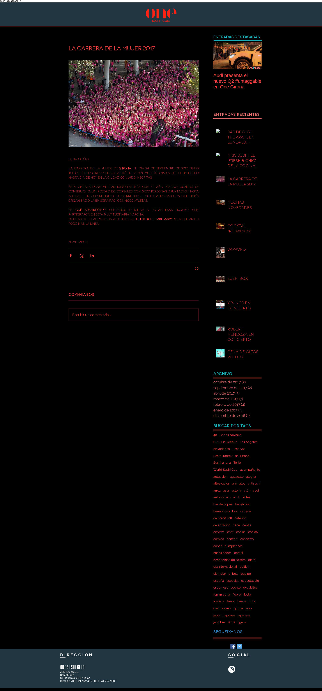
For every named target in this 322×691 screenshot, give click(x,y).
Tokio (237, 462)
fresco (241, 601)
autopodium (222, 497)
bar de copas (222, 504)
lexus (231, 622)
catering (240, 518)
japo (249, 608)
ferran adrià (221, 594)
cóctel (238, 553)
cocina (241, 532)
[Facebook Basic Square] (232, 646)
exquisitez (250, 587)
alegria (251, 476)
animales (238, 483)
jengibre (219, 622)
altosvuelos (221, 483)
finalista (218, 601)
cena (236, 525)
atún (247, 490)
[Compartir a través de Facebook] (71, 255)
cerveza (219, 532)
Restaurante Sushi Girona (231, 456)
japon (217, 615)
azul (236, 497)
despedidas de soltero (229, 560)
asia (226, 490)
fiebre (237, 594)
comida (218, 539)
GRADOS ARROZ (225, 442)
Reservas (238, 448)
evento (236, 587)
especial (232, 580)
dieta (251, 560)
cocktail (253, 532)
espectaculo (250, 580)
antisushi (254, 483)
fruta (251, 601)
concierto (247, 539)
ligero (242, 622)
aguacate (237, 476)
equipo (246, 573)
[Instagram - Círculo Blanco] (231, 669)
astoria (236, 490)
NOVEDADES (78, 241)
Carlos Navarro (230, 435)
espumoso (220, 587)
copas (217, 546)
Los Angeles (248, 442)
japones (229, 615)
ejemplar (219, 573)
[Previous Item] (220, 55)
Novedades (221, 448)
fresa (230, 601)
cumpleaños (233, 546)
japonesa (244, 615)
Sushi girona (222, 462)
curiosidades (222, 553)
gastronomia (222, 608)
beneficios (242, 504)
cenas (246, 525)
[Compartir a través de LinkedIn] (92, 255)
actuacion (220, 476)
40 (215, 435)
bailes (246, 497)
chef (230, 532)
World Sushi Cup (225, 469)
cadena (245, 511)
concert (232, 539)
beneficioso (221, 511)
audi (256, 490)
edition (244, 566)
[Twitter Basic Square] (239, 646)
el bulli (233, 573)
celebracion (221, 525)
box (234, 511)
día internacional (225, 566)
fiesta (247, 594)
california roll (222, 518)
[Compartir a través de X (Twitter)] (81, 255)
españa (218, 580)
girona (238, 608)
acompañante (250, 469)
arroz (217, 490)
